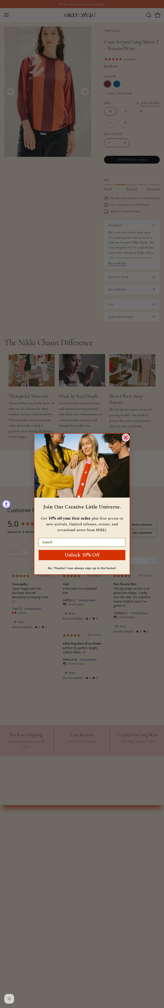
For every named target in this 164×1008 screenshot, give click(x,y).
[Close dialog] (125, 437)
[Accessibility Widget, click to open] (6, 504)
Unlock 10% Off (82, 555)
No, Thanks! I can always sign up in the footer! (82, 568)
